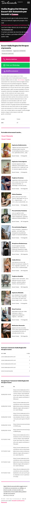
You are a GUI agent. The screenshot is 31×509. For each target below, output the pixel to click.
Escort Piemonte (7, 136)
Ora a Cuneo (21, 80)
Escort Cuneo (6, 139)
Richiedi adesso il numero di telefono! (14, 25)
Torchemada (9, 2)
